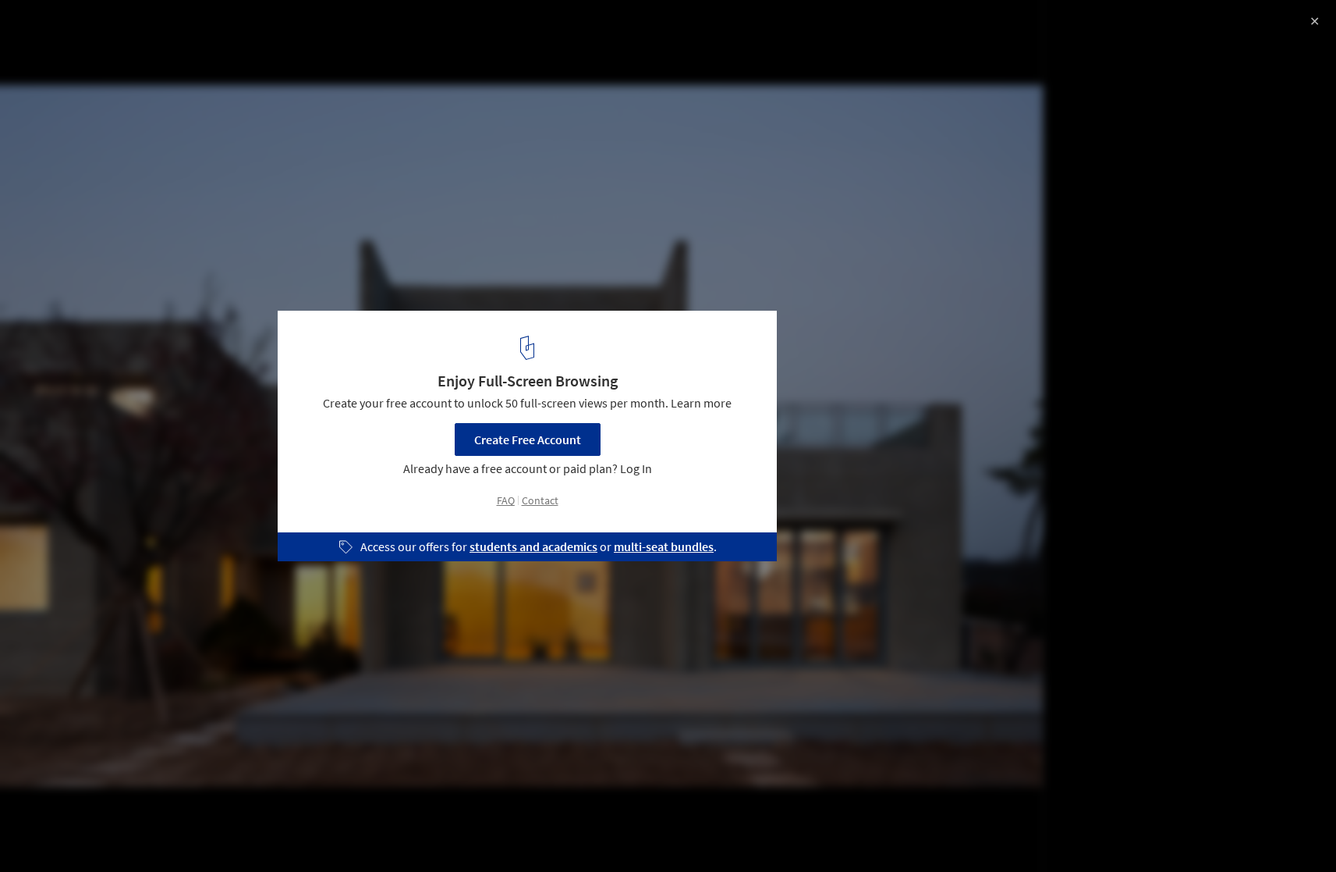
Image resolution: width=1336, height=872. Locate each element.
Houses (44, 832)
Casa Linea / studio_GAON (116, 28)
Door (106, 832)
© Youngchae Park (61, 54)
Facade (167, 832)
